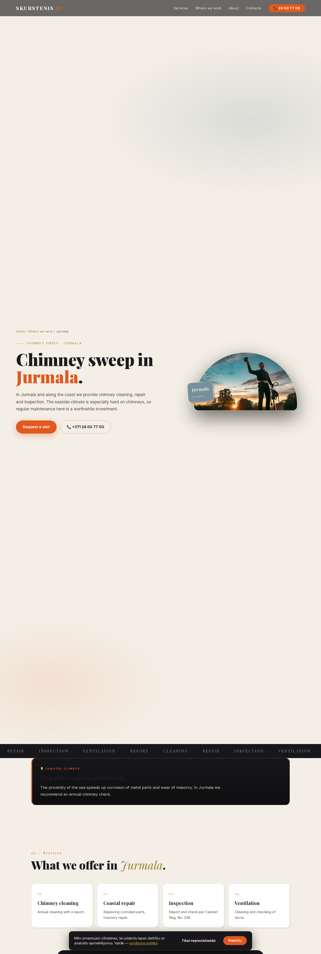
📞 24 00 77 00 (287, 8)
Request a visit (36, 427)
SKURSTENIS (39, 8)
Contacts (253, 8)
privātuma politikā (143, 943)
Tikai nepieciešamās (199, 941)
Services (181, 8)
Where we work (208, 8)
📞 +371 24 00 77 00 (85, 427)
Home (20, 331)
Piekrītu (235, 941)
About (234, 8)
